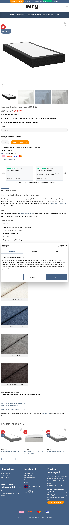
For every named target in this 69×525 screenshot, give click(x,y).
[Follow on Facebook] (26, 491)
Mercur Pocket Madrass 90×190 (56, 451)
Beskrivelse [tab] (5, 190)
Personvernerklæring (30, 480)
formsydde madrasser (26, 213)
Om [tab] (57, 251)
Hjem (11, 15)
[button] (2, 7)
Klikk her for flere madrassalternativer (13, 403)
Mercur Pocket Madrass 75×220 (10, 451)
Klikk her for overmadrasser (9, 405)
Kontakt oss (28, 475)
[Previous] (5, 54)
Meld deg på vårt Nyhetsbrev (56, 489)
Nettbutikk (21, 15)
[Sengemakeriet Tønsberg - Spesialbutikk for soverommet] (34, 7)
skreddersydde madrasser (59, 203)
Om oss (26, 482)
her (34, 118)
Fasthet (3, 126)
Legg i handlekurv (20, 142)
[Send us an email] (32, 491)
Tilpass (33, 277)
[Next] (64, 54)
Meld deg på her (55, 502)
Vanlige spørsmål (29, 473)
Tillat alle (56, 277)
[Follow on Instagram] (29, 491)
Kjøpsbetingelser (29, 477)
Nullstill (65, 125)
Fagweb (50, 517)
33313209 (4, 475)
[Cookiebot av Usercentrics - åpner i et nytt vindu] (59, 246)
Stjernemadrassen (51, 15)
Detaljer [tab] (34, 251)
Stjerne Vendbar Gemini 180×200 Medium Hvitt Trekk (33, 452)
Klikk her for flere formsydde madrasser (13, 409)
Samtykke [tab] (12, 251)
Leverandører (34, 15)
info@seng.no (46, 413)
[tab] (13, 190)
